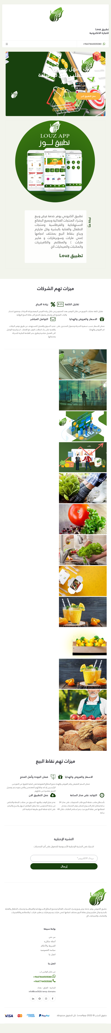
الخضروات (71, 4)
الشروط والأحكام (48, 945)
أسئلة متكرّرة (50, 941)
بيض (74, 18)
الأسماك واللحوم (68, 25)
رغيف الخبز (71, 11)
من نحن (52, 937)
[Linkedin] (33, 998)
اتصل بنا (52, 954)
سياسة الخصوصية (48, 950)
